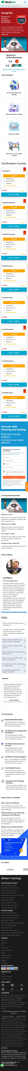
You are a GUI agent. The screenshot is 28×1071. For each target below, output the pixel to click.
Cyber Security (14, 1004)
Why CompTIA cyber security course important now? (13, 652)
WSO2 (2, 1004)
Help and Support (5, 957)
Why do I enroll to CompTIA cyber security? (12, 646)
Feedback (3, 960)
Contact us (4, 943)
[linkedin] (3, 989)
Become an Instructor (6, 976)
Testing (19, 999)
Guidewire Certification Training (9, 902)
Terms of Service (6, 485)
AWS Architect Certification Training (10, 888)
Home (2, 6)
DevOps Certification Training (8, 885)
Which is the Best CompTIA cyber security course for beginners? (12, 640)
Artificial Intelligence (12, 1002)
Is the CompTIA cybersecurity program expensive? (11, 671)
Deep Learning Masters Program (9, 930)
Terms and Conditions (6, 950)
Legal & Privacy (20, 1016)
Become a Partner (5, 979)
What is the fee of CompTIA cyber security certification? (12, 659)
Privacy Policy (6, 482)
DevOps (23, 995)
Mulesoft (18, 1006)
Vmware (12, 1006)
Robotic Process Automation (13, 1001)
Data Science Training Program (9, 913)
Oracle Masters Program (7, 920)
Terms (4, 481)
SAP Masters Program (6, 927)
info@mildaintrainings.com (13, 454)
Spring (3, 1008)
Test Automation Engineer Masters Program (12, 932)
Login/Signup (4, 962)
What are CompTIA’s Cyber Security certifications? (12, 624)
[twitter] (21, 989)
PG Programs (4, 995)
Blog (2, 945)
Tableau (3, 1002)
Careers (3, 974)
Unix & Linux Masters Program (8, 925)
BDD (7, 1004)
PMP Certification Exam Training (9, 905)
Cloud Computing (14, 995)
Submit (14, 477)
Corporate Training (6, 955)
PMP (2, 1001)
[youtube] (12, 985)
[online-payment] (9, 968)
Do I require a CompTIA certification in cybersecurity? (13, 665)
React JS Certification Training (9, 890)
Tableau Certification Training (8, 892)
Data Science (10, 997)
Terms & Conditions (8, 1016)
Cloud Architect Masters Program (9, 918)
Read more (5, 34)
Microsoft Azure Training (7, 897)
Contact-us (27, 486)
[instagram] (21, 985)
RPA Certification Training (7, 900)
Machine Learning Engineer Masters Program (12, 922)
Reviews (3, 952)
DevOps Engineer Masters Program (10, 915)
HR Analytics (18, 997)
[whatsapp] (12, 989)
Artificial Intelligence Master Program (10, 935)
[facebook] (3, 985)
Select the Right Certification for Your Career (14, 70)
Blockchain (22, 1002)
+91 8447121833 (17, 452)
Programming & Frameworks (8, 999)
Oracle (3, 997)
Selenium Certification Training (9, 907)
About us (3, 940)
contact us (4, 1048)
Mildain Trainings (11, 878)
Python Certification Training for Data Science (12, 895)
